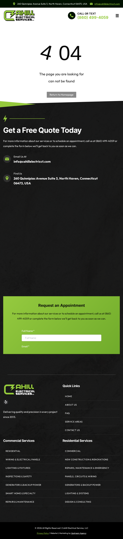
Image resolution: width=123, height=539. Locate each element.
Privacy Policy (43, 533)
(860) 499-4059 (92, 17)
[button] (117, 15)
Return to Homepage (62, 94)
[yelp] (5, 402)
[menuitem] (91, 396)
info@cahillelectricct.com (107, 3)
